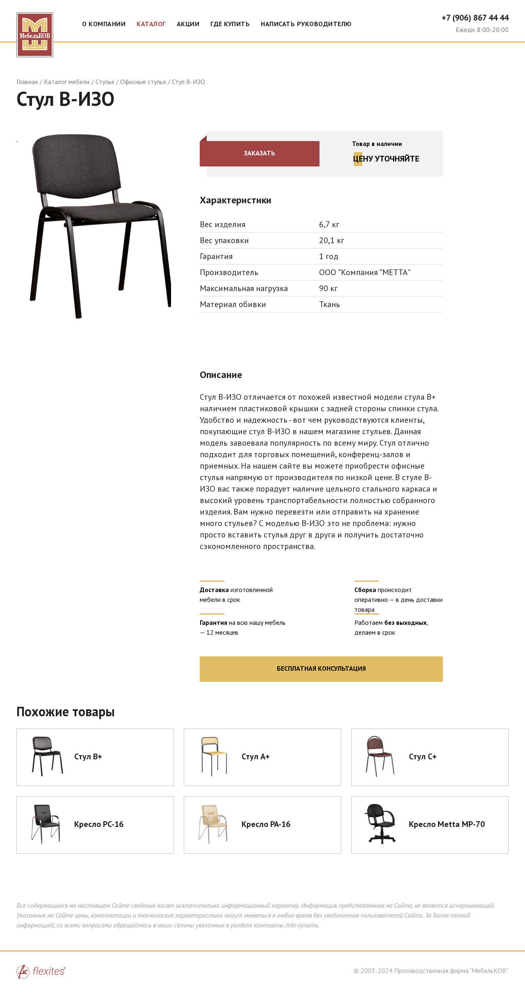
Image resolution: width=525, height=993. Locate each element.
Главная (27, 81)
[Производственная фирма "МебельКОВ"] (34, 28)
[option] (93, 226)
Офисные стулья (143, 81)
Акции (188, 24)
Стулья (105, 81)
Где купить (230, 24)
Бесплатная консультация (321, 668)
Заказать (259, 153)
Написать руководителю (306, 24)
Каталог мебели (66, 81)
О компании (104, 24)
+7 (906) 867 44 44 (475, 17)
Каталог (151, 24)
